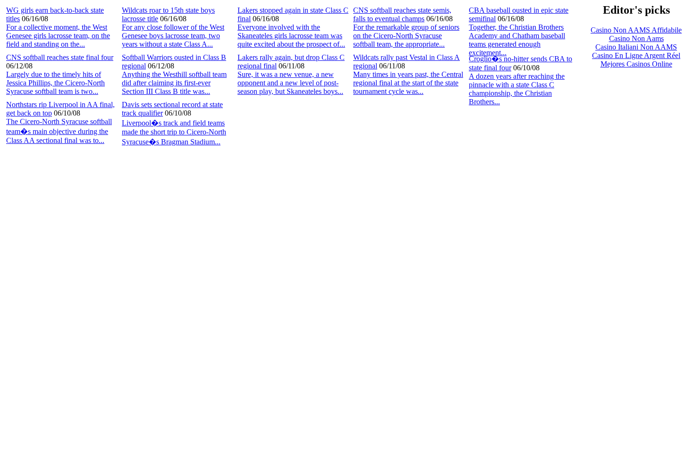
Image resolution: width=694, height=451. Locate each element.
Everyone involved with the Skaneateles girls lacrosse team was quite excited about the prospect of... (291, 35)
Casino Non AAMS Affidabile (636, 30)
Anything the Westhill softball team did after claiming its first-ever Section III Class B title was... (174, 82)
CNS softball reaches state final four (59, 57)
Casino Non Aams (636, 38)
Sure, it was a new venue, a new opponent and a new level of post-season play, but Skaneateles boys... (290, 82)
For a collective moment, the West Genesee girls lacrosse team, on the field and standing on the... (58, 35)
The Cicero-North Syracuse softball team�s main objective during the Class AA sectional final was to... (59, 130)
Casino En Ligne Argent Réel (636, 55)
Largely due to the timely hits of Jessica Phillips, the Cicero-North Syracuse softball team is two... (55, 82)
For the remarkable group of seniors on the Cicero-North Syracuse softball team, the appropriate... (406, 35)
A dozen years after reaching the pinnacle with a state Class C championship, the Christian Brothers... (517, 89)
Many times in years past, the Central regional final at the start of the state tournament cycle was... (408, 82)
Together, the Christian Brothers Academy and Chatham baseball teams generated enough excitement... (517, 40)
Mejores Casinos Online (636, 64)
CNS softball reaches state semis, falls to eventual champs (402, 14)
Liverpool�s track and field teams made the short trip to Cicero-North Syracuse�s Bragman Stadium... (174, 132)
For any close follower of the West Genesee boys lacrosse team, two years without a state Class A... (173, 35)
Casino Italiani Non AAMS (636, 47)
